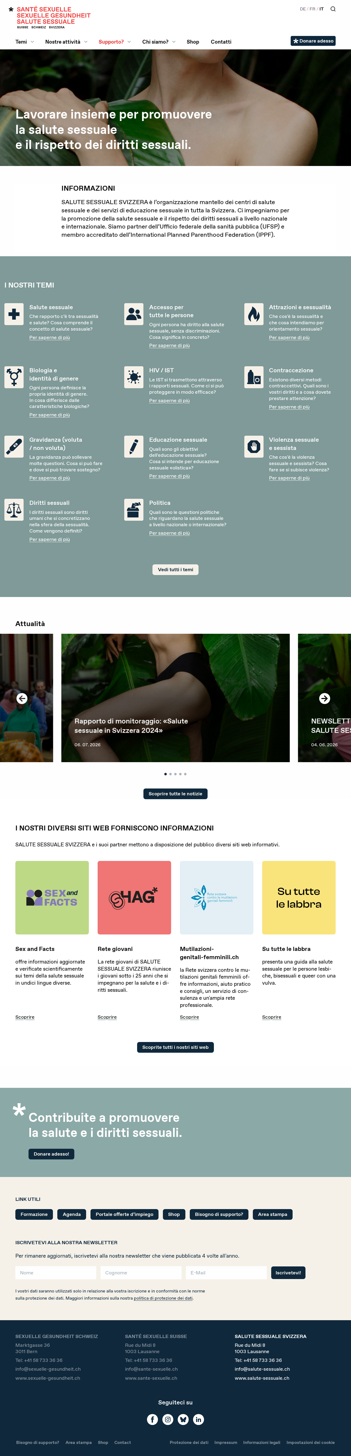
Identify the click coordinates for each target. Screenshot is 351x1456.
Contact (122, 1442)
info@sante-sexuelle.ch (151, 1369)
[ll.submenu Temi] (32, 41)
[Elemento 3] (175, 774)
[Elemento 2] (170, 774)
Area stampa (272, 1214)
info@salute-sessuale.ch (262, 1369)
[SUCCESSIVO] (324, 698)
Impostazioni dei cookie (311, 1442)
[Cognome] (141, 1274)
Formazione (34, 1214)
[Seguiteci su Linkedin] (198, 1419)
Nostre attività (62, 41)
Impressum (225, 1442)
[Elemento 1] (166, 774)
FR (312, 9)
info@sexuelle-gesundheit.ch (48, 1369)
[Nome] (55, 1274)
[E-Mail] (226, 1274)
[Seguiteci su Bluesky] (183, 1419)
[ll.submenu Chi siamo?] (174, 41)
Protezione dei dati (189, 1442)
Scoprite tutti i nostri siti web (175, 1047)
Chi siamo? (155, 41)
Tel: (39, 1360)
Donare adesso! (51, 1154)
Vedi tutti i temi (175, 569)
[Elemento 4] (180, 774)
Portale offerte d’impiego (124, 1214)
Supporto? (111, 41)
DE (303, 9)
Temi (21, 41)
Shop (193, 41)
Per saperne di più (49, 337)
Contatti (221, 41)
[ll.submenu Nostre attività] (86, 41)
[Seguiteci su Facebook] (152, 1419)
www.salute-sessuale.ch (262, 1378)
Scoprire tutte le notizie (175, 793)
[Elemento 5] (185, 774)
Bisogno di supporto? (219, 1214)
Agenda (72, 1214)
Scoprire (25, 1017)
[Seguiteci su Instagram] (167, 1419)
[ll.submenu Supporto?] (129, 41)
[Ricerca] (333, 9)
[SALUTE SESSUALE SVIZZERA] (50, 17)
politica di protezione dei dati (163, 1298)
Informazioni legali (261, 1442)
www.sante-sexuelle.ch (151, 1378)
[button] (339, 1442)
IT (321, 9)
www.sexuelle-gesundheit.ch (47, 1378)
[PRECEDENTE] (22, 698)
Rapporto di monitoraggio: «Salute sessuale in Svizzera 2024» (131, 725)
